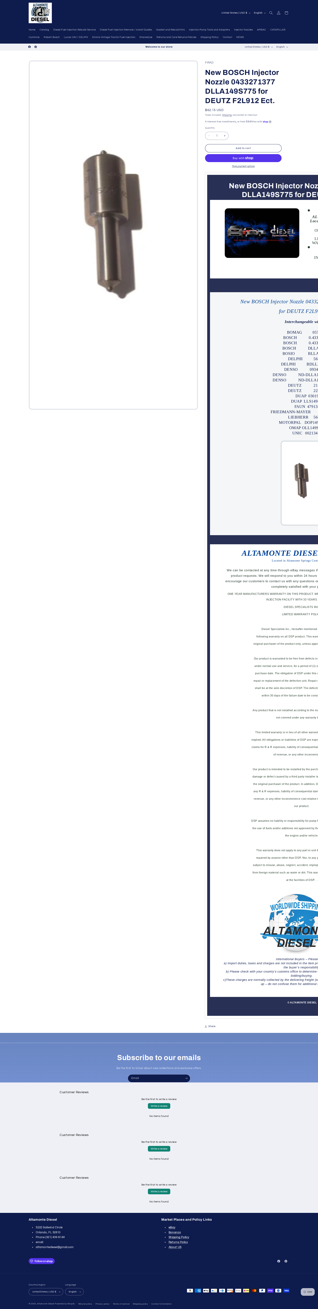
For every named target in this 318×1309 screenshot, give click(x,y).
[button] (271, 13)
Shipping (227, 115)
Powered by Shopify (65, 1304)
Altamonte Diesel (45, 1304)
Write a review (159, 1106)
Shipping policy (140, 1304)
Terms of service (121, 1304)
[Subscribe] (186, 1078)
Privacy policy (102, 1304)
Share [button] (211, 1026)
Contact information (161, 1304)
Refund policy (85, 1304)
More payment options (243, 166)
